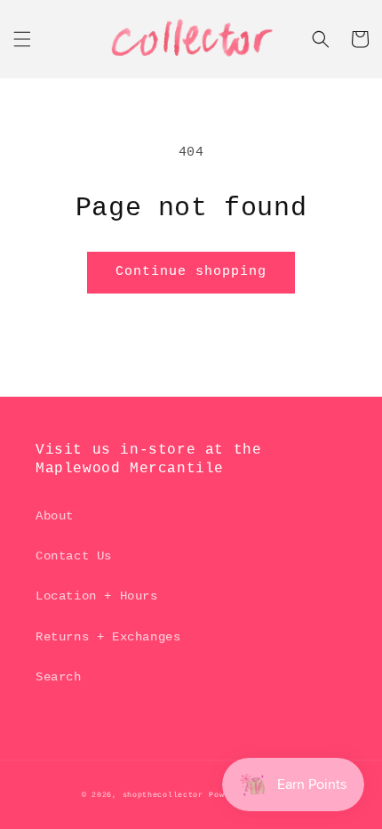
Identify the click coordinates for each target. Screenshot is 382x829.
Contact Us (74, 556)
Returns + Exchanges (108, 637)
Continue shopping (191, 271)
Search (59, 677)
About (55, 516)
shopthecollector (163, 795)
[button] (22, 39)
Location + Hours (97, 596)
